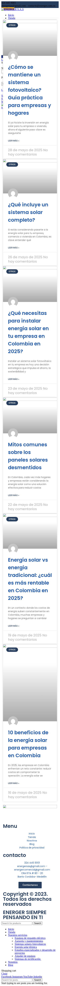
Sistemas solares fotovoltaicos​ (30, 944)
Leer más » (13, 141)
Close (4, 973)
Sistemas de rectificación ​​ (28, 959)
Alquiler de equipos (25, 956)
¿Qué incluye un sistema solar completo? (28, 212)
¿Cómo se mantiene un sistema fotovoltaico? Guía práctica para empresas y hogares (29, 89)
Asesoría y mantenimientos (29, 941)
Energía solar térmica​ (26, 947)
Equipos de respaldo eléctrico (30, 938)
